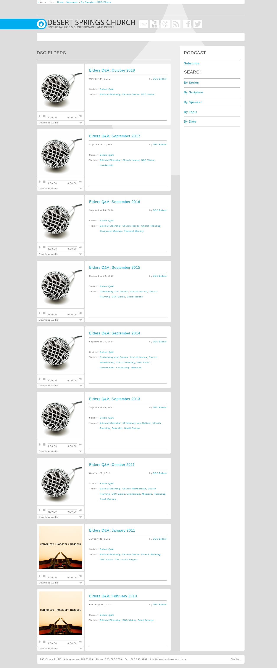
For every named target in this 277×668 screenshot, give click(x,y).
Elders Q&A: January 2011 (112, 530)
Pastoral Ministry (134, 231)
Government (107, 367)
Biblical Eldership (110, 94)
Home (60, 2)
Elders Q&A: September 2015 (114, 267)
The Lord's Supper (126, 559)
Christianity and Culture (114, 291)
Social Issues (135, 297)
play (40, 116)
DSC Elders (160, 79)
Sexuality (117, 428)
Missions (136, 367)
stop (44, 116)
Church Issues (131, 94)
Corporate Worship (111, 231)
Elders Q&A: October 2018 (112, 70)
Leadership (106, 165)
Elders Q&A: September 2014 (114, 333)
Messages (72, 2)
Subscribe (192, 63)
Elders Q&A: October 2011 (112, 465)
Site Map (236, 659)
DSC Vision (148, 94)
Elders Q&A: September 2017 (114, 136)
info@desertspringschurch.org (168, 659)
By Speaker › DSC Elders (96, 2)
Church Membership (134, 488)
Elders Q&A (107, 89)
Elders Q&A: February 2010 (113, 596)
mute (80, 116)
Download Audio (57, 122)
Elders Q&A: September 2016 (114, 202)
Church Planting (151, 226)
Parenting (160, 494)
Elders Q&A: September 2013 (114, 399)
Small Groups (132, 428)
